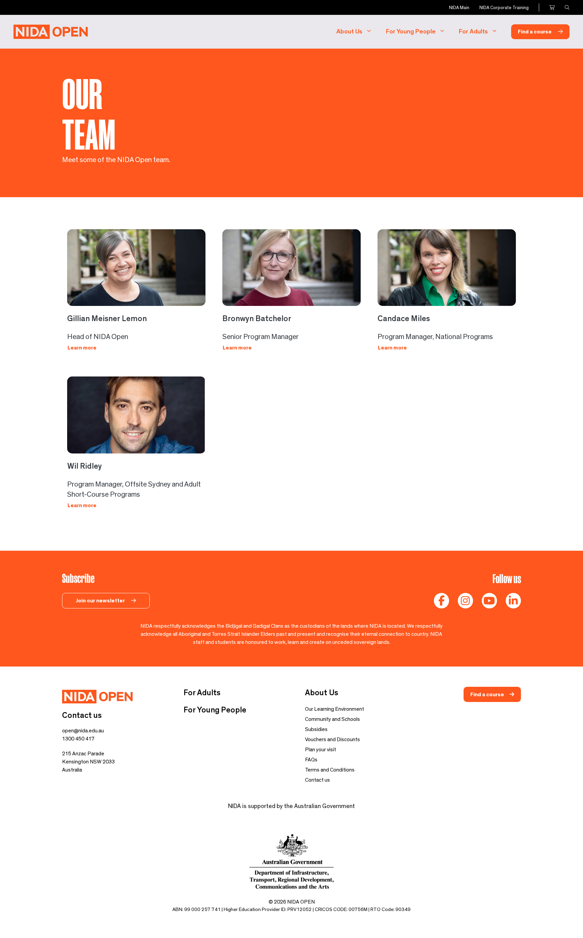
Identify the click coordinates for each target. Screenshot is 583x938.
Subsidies (316, 729)
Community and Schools (332, 719)
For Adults (473, 31)
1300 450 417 (78, 738)
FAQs (311, 759)
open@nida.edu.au (83, 730)
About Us (349, 31)
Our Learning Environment (334, 709)
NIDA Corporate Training (504, 7)
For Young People (411, 31)
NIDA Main (459, 7)
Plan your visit (320, 749)
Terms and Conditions (330, 770)
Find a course (535, 31)
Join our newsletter (101, 600)
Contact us (317, 780)
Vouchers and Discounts (332, 739)
